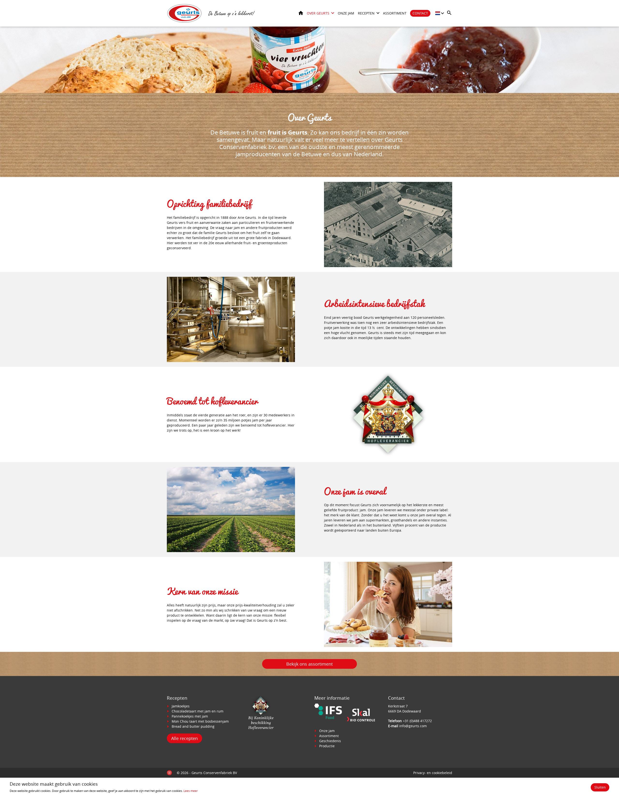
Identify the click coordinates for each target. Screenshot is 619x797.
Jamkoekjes (181, 706)
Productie (327, 746)
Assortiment (394, 13)
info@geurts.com (413, 726)
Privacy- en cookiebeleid (432, 772)
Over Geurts (318, 13)
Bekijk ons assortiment (309, 664)
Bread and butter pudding (193, 726)
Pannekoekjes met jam (190, 716)
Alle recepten (184, 738)
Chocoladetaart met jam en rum (197, 711)
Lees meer (191, 791)
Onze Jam (346, 13)
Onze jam (327, 730)
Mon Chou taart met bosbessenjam (200, 721)
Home (300, 13)
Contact (420, 13)
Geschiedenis (330, 741)
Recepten (366, 13)
